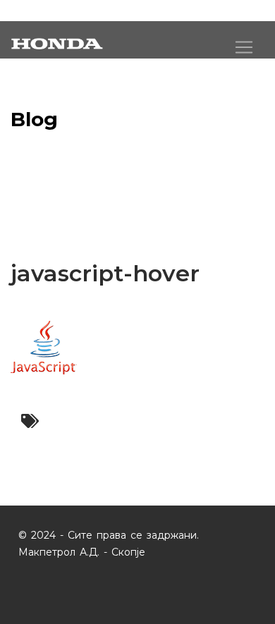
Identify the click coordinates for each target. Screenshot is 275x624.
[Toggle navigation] (244, 47)
